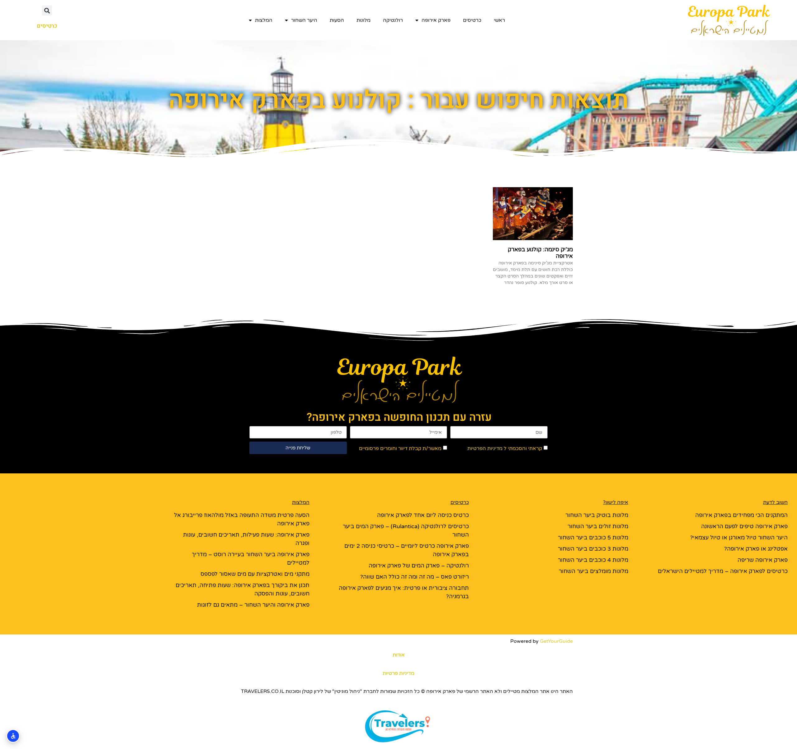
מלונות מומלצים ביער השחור (593, 571)
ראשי (499, 20)
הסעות (337, 20)
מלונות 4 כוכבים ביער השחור (593, 560)
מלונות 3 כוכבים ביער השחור (593, 548)
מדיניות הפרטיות (484, 448)
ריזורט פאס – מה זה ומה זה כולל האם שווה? (414, 576)
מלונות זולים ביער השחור (598, 526)
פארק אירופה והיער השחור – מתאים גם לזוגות (253, 604)
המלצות (263, 20)
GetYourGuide (556, 641)
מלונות (363, 20)
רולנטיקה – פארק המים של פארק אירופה (419, 565)
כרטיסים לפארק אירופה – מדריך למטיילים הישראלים (723, 571)
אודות (399, 655)
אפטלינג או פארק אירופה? (756, 548)
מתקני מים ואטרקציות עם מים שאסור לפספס (254, 574)
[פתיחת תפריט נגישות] (13, 736)
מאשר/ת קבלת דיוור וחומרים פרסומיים (400, 448)
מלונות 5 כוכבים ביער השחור (593, 537)
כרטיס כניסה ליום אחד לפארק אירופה (423, 515)
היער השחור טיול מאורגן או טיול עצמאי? (739, 537)
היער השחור (304, 20)
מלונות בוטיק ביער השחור (596, 515)
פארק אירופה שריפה (763, 560)
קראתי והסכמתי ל (504, 448)
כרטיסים (472, 20)
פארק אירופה (436, 20)
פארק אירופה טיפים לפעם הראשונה (744, 526)
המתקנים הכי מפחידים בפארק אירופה (741, 515)
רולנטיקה (393, 20)
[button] (47, 10)
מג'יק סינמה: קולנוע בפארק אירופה (540, 253)
